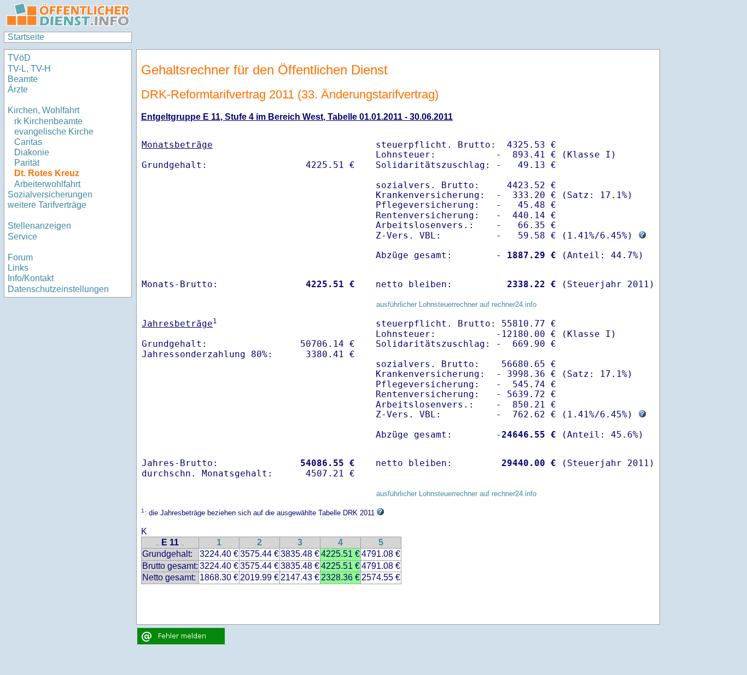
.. (157, 543)
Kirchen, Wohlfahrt (43, 110)
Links (18, 267)
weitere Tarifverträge (47, 205)
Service (22, 236)
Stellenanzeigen (39, 225)
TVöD (19, 57)
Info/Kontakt (31, 278)
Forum (20, 257)
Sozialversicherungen (50, 194)
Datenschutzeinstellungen (58, 289)
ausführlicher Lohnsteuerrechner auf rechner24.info (456, 304)
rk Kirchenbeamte (48, 121)
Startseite (26, 37)
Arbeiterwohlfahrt (47, 184)
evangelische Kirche (54, 131)
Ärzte (18, 89)
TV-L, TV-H (29, 68)
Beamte (23, 79)
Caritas (28, 142)
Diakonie (31, 152)
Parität (26, 162)
